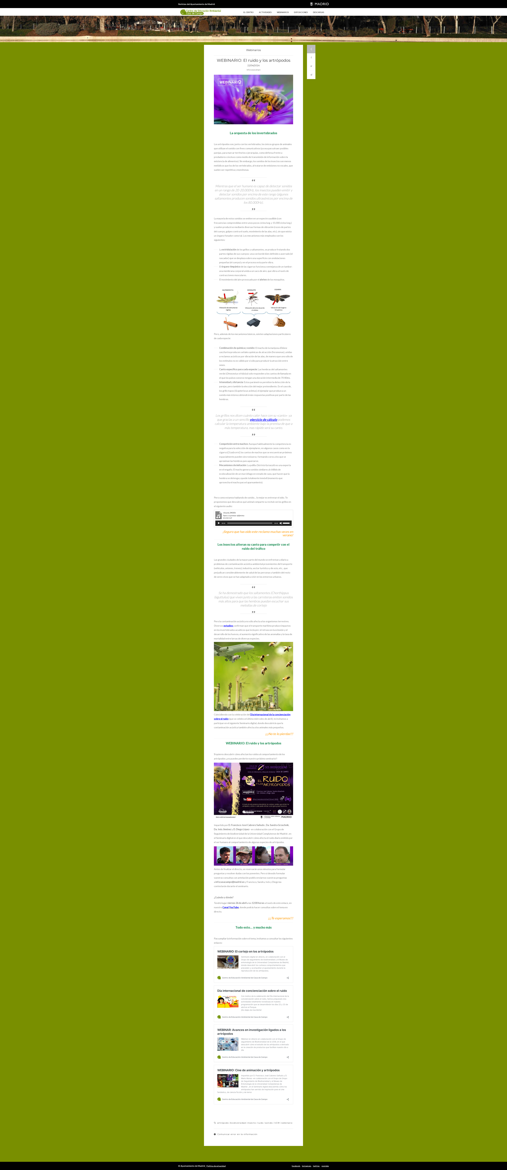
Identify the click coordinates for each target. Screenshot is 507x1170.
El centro (248, 12)
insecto (251, 1123)
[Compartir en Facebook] (311, 57)
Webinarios (283, 12)
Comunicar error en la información (237, 1134)
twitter (316, 1166)
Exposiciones (301, 12)
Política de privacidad (216, 1166)
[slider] (286, 523)
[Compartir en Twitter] (311, 66)
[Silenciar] (281, 523)
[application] (253, 523)
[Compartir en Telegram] (311, 74)
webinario (287, 1123)
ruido (261, 1123)
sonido (269, 1123)
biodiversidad (238, 1123)
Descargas (318, 12)
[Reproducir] (218, 523)
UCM (277, 1123)
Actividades (265, 12)
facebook (296, 1166)
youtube (325, 1166)
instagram (306, 1166)
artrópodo (223, 1123)
